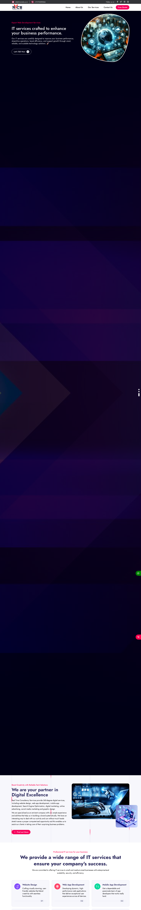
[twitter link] (121, 1)
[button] (139, 389)
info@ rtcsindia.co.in (21, 2)
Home (68, 7)
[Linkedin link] (128, 1)
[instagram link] (124, 1)
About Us (79, 7)
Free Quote (122, 7)
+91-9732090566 (40, 2)
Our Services (93, 7)
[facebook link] (117, 1)
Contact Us (108, 7)
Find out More (22, 832)
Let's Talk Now (19, 51)
